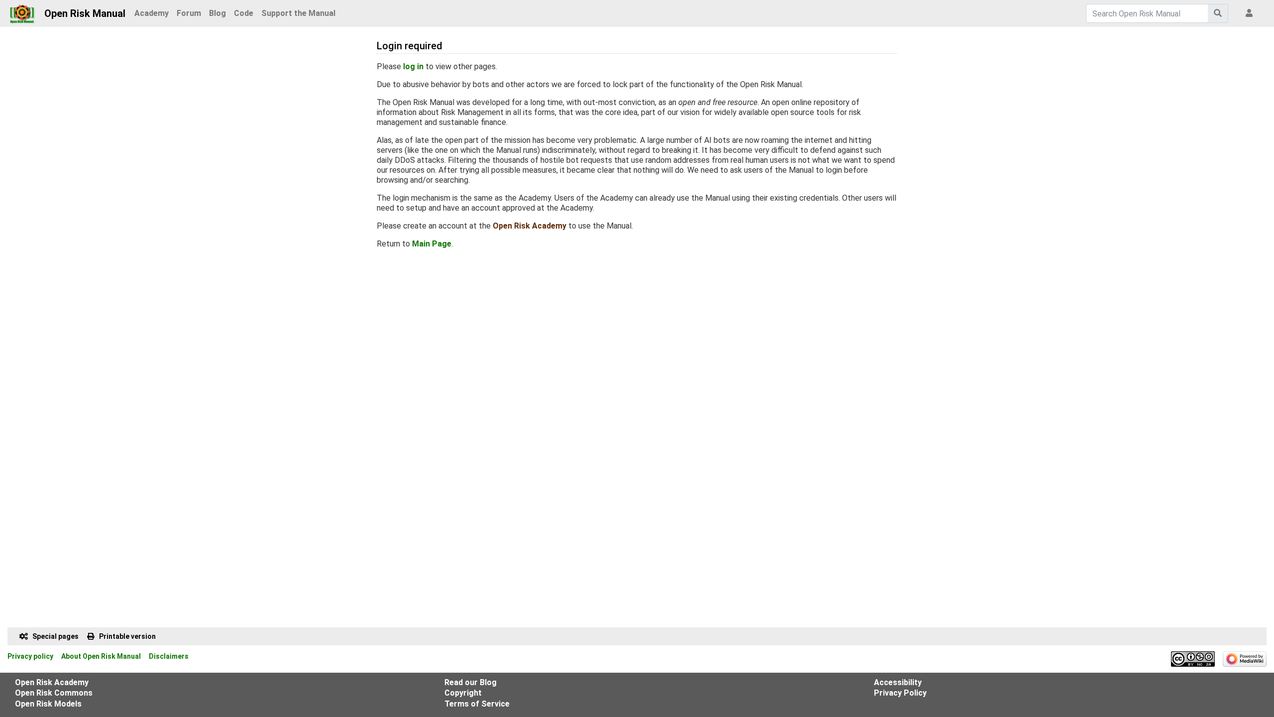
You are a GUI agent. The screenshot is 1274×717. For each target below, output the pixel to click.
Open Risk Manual (84, 13)
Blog (217, 13)
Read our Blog (470, 682)
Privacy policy (30, 656)
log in (413, 66)
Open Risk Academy (529, 226)
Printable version (127, 636)
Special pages (55, 636)
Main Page (431, 243)
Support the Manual (298, 13)
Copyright (463, 693)
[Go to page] (1218, 13)
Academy (151, 13)
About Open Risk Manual (101, 656)
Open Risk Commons (54, 693)
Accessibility (898, 682)
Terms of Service (477, 704)
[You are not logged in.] (1251, 13)
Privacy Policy (900, 693)
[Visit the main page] (22, 11)
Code (243, 13)
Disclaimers (169, 656)
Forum (189, 13)
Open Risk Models (48, 704)
